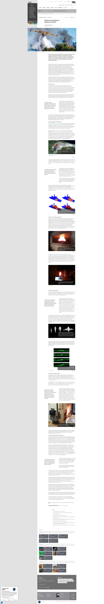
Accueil (39, 13)
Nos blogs (61, 1)
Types (72, 7)
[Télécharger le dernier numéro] (57, 595)
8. (52, 522)
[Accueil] (32, 3)
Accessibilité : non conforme (63, 601)
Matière (44, 7)
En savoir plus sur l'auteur (42, 584)
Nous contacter (49, 594)
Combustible (71, 579)
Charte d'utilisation (41, 595)
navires (62, 582)
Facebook (67, 1)
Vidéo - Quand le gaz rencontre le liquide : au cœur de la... (53, 537)
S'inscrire (58, 1)
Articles (41, 13)
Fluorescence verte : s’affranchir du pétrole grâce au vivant (43, 537)
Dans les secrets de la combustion (63, 505)
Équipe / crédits (40, 594)
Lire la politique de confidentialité (5, 597)
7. (52, 521)
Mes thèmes (65, 7)
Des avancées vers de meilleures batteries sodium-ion (53, 541)
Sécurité (62, 579)
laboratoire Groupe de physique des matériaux (62, 438)
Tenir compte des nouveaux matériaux (32, 15)
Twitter (66, 1)
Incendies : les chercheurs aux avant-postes (61, 570)
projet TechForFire (58, 123)
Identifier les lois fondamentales (32, 13)
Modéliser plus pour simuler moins (47, 553)
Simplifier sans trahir (32, 7)
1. (52, 511)
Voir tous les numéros (62, 596)
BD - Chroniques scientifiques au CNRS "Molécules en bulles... (63, 537)
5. (52, 516)
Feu (52, 502)
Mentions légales (49, 596)
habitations (59, 582)
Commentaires (31, 22)
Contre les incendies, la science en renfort (48, 13)
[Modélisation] (41, 549)
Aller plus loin (31, 21)
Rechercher (51, 1)
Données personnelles (41, 596)
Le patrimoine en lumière (61, 553)
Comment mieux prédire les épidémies (47, 558)
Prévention (65, 579)
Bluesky (68, 1)
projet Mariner (64, 188)
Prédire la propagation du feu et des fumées (33, 9)
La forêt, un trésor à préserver (47, 570)
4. (52, 515)
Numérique (60, 7)
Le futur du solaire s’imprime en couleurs (43, 541)
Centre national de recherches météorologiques (61, 131)
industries (65, 582)
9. (52, 525)
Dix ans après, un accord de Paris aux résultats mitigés (61, 566)
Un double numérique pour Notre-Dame (61, 549)
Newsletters (48, 593)
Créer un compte (73, 601)
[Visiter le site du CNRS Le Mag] (74, 2)
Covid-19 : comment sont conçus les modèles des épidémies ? (47, 550)
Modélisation (49, 17)
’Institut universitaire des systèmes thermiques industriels (57, 124)
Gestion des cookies (58, 601)
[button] (2, 603)
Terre (56, 7)
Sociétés (48, 7)
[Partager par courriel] (46, 587)
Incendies (59, 579)
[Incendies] (41, 566)
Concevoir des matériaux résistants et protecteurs (33, 17)
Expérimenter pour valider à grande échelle (33, 11)
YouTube (69, 1)
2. (52, 512)
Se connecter (55, 1)
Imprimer (67, 17)
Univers (52, 7)
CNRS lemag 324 (62, 594)
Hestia (67, 390)
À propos (40, 593)
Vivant (40, 7)
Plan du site (48, 595)
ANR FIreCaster (57, 130)
